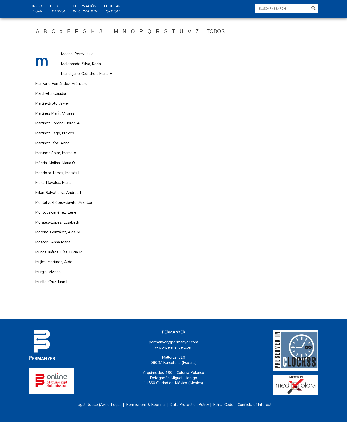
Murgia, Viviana (48, 271)
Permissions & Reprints (146, 404)
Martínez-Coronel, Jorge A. (58, 123)
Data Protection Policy (189, 404)
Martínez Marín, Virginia (55, 113)
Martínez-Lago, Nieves (54, 133)
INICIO (37, 9)
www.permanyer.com (173, 347)
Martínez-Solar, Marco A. (56, 152)
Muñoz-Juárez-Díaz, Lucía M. (59, 252)
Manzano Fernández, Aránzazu (61, 83)
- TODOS (214, 31)
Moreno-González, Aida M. (58, 232)
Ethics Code (223, 404)
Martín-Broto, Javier (52, 103)
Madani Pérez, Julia (77, 53)
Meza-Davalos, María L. (55, 182)
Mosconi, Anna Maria (52, 242)
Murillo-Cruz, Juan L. (52, 281)
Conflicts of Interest (255, 404)
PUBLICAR (112, 9)
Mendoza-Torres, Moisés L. (58, 172)
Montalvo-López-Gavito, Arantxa (63, 202)
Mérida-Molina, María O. (55, 162)
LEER (58, 9)
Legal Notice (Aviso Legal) (98, 404)
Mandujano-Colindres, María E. (87, 73)
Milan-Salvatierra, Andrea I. (58, 192)
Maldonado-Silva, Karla (81, 63)
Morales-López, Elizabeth (57, 222)
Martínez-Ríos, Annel (53, 143)
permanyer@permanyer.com (173, 342)
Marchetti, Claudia (50, 93)
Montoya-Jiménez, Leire (55, 212)
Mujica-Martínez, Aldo (53, 261)
